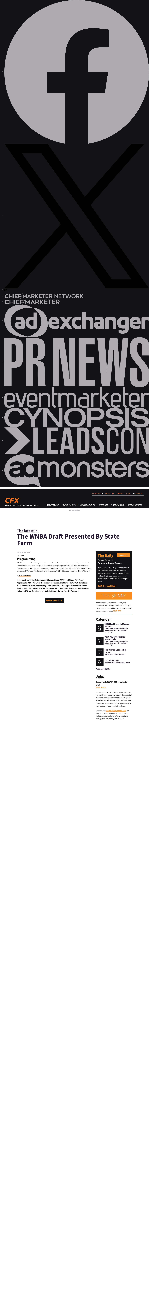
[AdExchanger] (76, 320)
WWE (72, 583)
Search (139, 493)
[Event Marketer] (76, 397)
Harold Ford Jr (64, 591)
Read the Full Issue (106, 586)
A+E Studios (83, 588)
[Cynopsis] (76, 417)
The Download (117, 505)
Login (119, 493)
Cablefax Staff (25, 575)
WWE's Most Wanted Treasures (41, 588)
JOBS (128, 493)
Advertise (109, 493)
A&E (58, 585)
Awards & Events (87, 505)
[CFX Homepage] (13, 500)
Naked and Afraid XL (25, 591)
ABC (25, 588)
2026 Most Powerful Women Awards (117, 625)
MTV (19, 585)
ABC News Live (81, 583)
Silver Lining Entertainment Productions (41, 580)
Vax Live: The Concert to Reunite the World (50, 583)
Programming (26, 559)
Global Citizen (50, 591)
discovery (39, 591)
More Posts (53, 600)
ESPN (62, 580)
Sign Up (116, 611)
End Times (70, 580)
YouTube (79, 580)
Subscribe (96, 493)
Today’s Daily (53, 505)
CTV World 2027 (111, 660)
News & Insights (69, 505)
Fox (56, 588)
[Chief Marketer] (32, 301)
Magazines (103, 505)
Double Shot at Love (68, 588)
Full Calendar (102, 669)
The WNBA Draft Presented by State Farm (39, 585)
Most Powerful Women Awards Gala (114, 638)
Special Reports (135, 505)
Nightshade (22, 583)
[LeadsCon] (76, 440)
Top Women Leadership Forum (115, 651)
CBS (29, 583)
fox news (74, 591)
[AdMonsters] (76, 470)
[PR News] (76, 362)
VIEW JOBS (100, 687)
